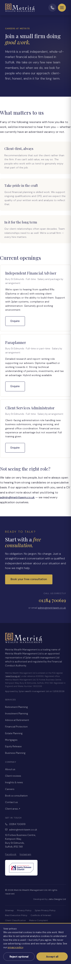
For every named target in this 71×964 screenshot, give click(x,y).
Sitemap (9, 910)
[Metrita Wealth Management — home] (21, 7)
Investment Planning (16, 713)
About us (10, 769)
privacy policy (15, 947)
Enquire (15, 321)
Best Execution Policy (16, 915)
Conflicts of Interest (41, 915)
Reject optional (19, 956)
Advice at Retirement (17, 720)
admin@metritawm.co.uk (17, 497)
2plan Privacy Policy (45, 910)
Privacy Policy (24, 910)
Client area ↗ (12, 808)
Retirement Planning (16, 707)
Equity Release (13, 746)
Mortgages (11, 739)
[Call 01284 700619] (52, 8)
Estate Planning (14, 733)
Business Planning (15, 753)
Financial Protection (16, 726)
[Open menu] (62, 8)
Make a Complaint (38, 920)
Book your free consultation (29, 579)
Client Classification (15, 920)
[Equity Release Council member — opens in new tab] (21, 868)
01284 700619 (52, 600)
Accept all (52, 956)
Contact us (11, 802)
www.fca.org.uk (13, 676)
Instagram (25, 854)
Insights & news (14, 782)
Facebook (10, 854)
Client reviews (13, 775)
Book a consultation (16, 795)
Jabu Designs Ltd (57, 899)
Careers (9, 789)
